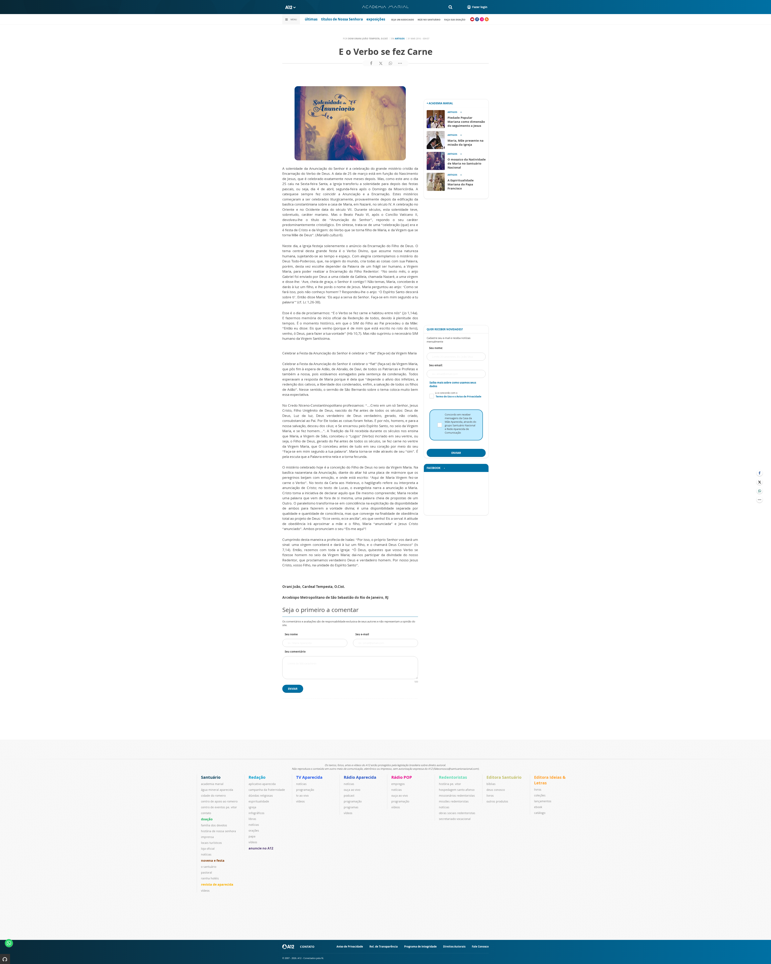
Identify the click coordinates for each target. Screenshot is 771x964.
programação (305, 790)
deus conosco (495, 790)
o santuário (208, 867)
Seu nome (291, 634)
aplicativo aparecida (262, 784)
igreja (252, 807)
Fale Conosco (480, 946)
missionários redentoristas (457, 795)
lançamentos (542, 801)
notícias (206, 854)
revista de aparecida (217, 884)
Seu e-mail (362, 634)
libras (252, 819)
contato (206, 813)
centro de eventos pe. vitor (219, 807)
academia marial (212, 784)
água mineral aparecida (217, 790)
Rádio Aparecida (360, 777)
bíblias (491, 784)
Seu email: (436, 365)
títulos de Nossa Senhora (342, 19)
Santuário (210, 777)
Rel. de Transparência (383, 946)
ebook (538, 807)
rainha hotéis (210, 878)
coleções (540, 795)
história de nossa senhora (218, 831)
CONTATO (307, 947)
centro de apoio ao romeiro (219, 801)
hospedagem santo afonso (456, 790)
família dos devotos (214, 825)
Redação (257, 777)
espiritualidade (259, 801)
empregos (398, 784)
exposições (375, 19)
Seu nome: (436, 348)
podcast (349, 795)
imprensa (207, 837)
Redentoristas (453, 777)
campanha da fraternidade (267, 790)
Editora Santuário (503, 777)
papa (252, 836)
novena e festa (212, 860)
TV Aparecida (309, 777)
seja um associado (402, 19)
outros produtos (497, 801)
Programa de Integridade (420, 946)
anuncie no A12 (261, 848)
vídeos (205, 890)
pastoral (206, 872)
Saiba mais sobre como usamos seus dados (452, 384)
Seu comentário (295, 651)
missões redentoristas (454, 801)
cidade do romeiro (213, 795)
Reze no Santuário (429, 19)
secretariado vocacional (455, 819)
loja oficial (208, 848)
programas (351, 807)
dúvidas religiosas (261, 795)
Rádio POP (401, 777)
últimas (311, 19)
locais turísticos (211, 843)
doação (207, 819)
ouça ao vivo (352, 790)
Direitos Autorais (454, 946)
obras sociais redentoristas (457, 813)
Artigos (400, 38)
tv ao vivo (302, 795)
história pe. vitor (450, 784)
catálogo (539, 813)
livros (490, 795)
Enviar (293, 689)
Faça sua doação (454, 19)
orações (254, 830)
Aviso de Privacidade (350, 946)
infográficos (256, 813)
